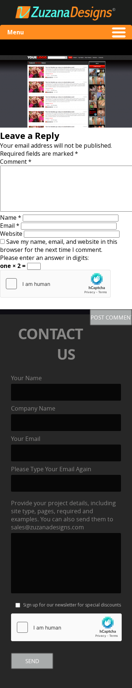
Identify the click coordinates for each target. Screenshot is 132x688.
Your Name (26, 378)
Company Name (33, 408)
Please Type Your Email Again (51, 469)
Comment (16, 162)
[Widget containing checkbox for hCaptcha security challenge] (55, 284)
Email (9, 226)
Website (11, 234)
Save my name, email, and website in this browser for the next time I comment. (58, 246)
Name (10, 217)
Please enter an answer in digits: (44, 258)
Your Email (25, 439)
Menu (15, 32)
